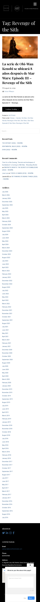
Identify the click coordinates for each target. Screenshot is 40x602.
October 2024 (6, 225)
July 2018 (5, 438)
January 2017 (6, 498)
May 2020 (5, 373)
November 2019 (7, 392)
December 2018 (7, 425)
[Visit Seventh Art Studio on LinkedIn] (7, 533)
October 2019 (6, 396)
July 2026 (5, 192)
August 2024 (6, 231)
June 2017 (5, 481)
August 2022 (6, 287)
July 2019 (5, 406)
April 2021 (5, 336)
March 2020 (6, 379)
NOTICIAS (12, 115)
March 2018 (6, 452)
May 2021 (5, 333)
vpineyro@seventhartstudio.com (12, 549)
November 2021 (7, 313)
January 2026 (6, 198)
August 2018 (6, 435)
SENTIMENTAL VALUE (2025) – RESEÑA (14, 146)
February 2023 (6, 274)
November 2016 (7, 504)
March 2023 (6, 271)
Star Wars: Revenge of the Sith (19, 123)
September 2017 (7, 471)
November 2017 (7, 465)
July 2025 (5, 208)
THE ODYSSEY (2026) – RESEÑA (12, 143)
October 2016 (6, 507)
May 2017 (5, 484)
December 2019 (7, 389)
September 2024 (7, 228)
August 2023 (6, 257)
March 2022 (6, 303)
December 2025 (7, 202)
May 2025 (5, 211)
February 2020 (6, 382)
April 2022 (5, 300)
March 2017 (6, 491)
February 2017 (6, 494)
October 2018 (6, 432)
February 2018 (6, 455)
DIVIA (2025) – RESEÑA (9, 150)
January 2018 (6, 458)
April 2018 (5, 448)
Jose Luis (5, 173)
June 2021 (5, 330)
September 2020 (7, 359)
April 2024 (5, 244)
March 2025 (6, 218)
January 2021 (6, 346)
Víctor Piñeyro (9, 91)
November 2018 (7, 429)
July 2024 (5, 234)
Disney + (13, 118)
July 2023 (5, 261)
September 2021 (7, 320)
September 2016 (7, 511)
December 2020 (7, 350)
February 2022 (6, 307)
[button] (35, 4)
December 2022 (7, 281)
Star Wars (24, 120)
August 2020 (6, 363)
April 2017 (5, 488)
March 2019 (6, 415)
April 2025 (5, 215)
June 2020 (5, 369)
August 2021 (6, 323)
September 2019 (7, 399)
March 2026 (6, 195)
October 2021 (6, 317)
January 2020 (6, 386)
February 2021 (6, 343)
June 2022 (5, 294)
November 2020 (7, 353)
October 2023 (6, 254)
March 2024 (6, 248)
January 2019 (6, 422)
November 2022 (7, 284)
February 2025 (6, 221)
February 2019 (6, 419)
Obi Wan (24, 118)
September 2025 (7, 205)
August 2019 (6, 402)
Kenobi (18, 118)
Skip (25, 598)
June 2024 (5, 238)
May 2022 (5, 297)
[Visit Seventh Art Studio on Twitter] (3, 533)
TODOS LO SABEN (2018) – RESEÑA (21, 173)
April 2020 (5, 376)
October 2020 (6, 356)
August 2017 (6, 475)
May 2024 (5, 241)
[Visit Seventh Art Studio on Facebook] (13, 533)
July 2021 (5, 327)
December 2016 (7, 501)
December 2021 (7, 310)
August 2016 (6, 514)
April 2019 (5, 412)
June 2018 (5, 442)
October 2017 (6, 468)
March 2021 (6, 340)
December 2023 (7, 251)
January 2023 (6, 277)
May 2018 (5, 445)
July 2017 (5, 478)
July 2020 (5, 366)
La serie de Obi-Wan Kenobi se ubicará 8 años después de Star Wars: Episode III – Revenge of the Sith (18, 73)
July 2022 (5, 290)
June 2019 (5, 409)
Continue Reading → (12, 109)
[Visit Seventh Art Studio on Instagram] (10, 533)
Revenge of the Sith (13, 120)
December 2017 (7, 461)
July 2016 (5, 517)
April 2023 (5, 267)
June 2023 (5, 264)
